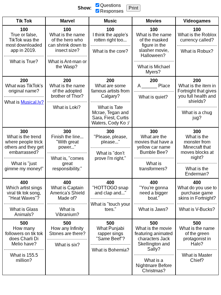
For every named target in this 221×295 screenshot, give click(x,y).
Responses (111, 11)
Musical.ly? (32, 102)
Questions (110, 5)
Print (133, 7)
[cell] (23, 50)
